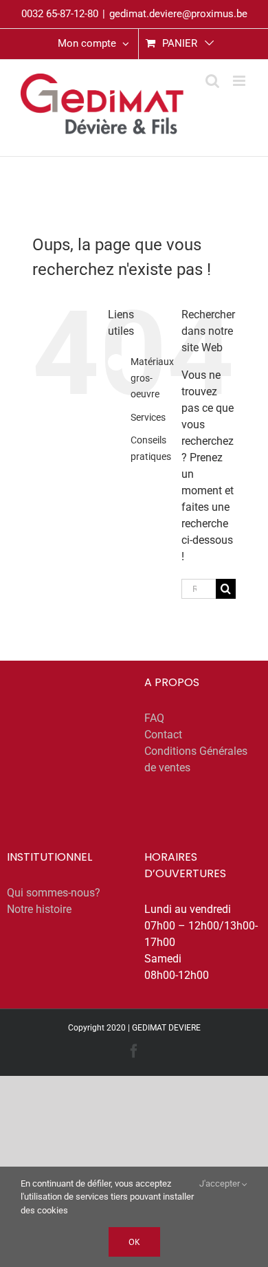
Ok (134, 1242)
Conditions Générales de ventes (195, 759)
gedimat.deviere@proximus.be (178, 14)
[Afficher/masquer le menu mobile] (240, 81)
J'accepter (220, 1183)
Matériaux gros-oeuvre (152, 378)
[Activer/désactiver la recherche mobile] (212, 81)
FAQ (154, 718)
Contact (163, 734)
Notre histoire (39, 909)
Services (148, 417)
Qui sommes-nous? (53, 892)
